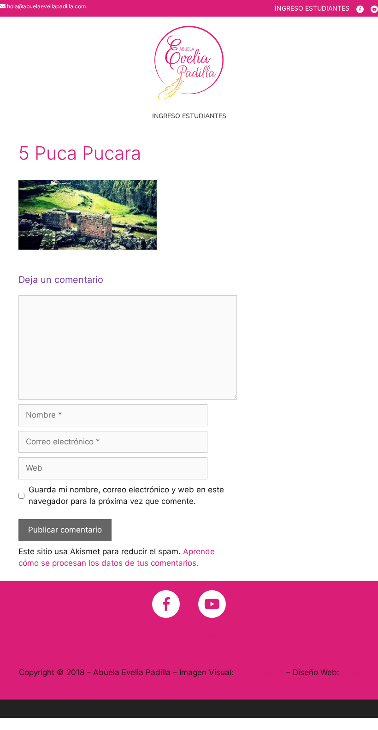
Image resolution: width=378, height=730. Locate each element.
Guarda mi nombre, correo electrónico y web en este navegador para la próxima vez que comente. (126, 495)
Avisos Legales (189, 635)
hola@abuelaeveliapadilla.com (46, 6)
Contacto (189, 649)
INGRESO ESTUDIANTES (312, 8)
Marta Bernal (260, 672)
